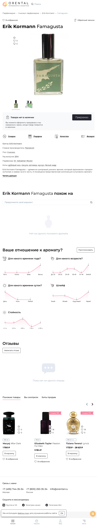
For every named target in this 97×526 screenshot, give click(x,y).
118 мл (38, 440)
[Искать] (91, 202)
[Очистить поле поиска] (92, 4)
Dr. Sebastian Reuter (23, 161)
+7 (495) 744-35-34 (13, 489)
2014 (17, 156)
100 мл (6, 440)
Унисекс (11, 152)
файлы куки (23, 513)
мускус (41, 165)
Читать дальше (10, 176)
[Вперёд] (92, 404)
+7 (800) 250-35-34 (36, 489)
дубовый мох (14, 165)
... (74, 440)
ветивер (33, 165)
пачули (24, 165)
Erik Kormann (15, 143)
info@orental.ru (59, 489)
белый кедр (50, 165)
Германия (29, 148)
